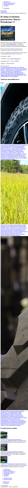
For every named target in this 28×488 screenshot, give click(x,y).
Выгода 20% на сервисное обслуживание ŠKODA (11, 440)
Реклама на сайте (7, 478)
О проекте (5, 5)
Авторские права (7, 479)
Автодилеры (6, 469)
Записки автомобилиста (9, 3)
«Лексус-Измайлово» (11, 43)
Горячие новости (7, 470)
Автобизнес (6, 8)
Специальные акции (8, 4)
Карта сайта (6, 481)
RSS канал (6, 483)
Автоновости (6, 1)
